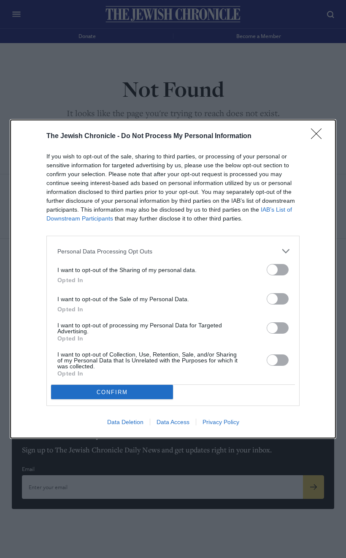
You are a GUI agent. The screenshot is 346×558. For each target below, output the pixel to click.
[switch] (278, 269)
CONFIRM (112, 392)
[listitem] (173, 251)
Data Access (173, 422)
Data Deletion (125, 422)
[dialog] (173, 279)
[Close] (319, 136)
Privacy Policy (221, 422)
